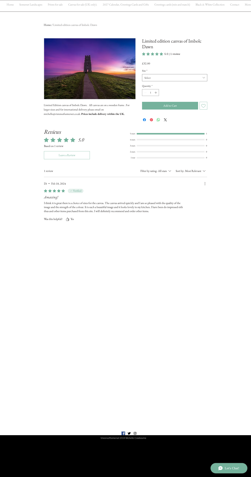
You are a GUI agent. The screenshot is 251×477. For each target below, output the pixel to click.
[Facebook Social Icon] (123, 433)
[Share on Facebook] (144, 120)
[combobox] (174, 77)
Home (47, 25)
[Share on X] (165, 120)
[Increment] (156, 92)
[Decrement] (145, 92)
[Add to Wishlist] (203, 106)
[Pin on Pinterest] (151, 120)
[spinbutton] (150, 92)
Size (144, 70)
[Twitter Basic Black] (129, 433)
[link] (161, 54)
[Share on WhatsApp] (158, 120)
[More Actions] (205, 183)
